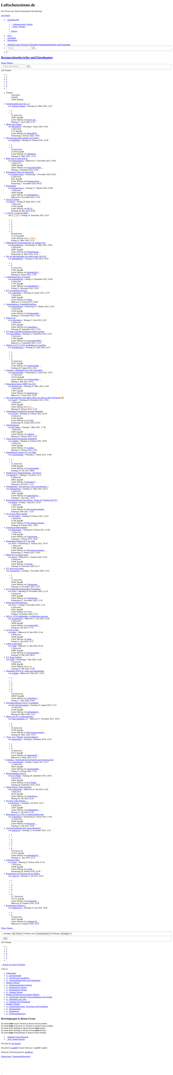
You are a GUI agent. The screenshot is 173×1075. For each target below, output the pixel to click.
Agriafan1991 (17, 619)
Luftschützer (17, 293)
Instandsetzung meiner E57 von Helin (21, 452)
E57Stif (15, 414)
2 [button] (6, 77)
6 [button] (6, 86)
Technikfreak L (18, 347)
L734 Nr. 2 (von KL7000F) (17, 213)
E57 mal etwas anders (15, 568)
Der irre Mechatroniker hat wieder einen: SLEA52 (26, 256)
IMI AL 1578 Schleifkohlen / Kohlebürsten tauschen (27, 616)
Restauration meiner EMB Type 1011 (21, 384)
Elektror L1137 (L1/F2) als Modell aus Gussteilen (26, 345)
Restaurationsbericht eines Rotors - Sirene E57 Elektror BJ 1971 (31, 500)
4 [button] (6, 81)
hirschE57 (14, 475)
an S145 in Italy (12, 630)
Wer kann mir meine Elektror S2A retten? (22, 138)
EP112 (12, 202)
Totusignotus (32, 537)
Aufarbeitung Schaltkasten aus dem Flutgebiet (24, 411)
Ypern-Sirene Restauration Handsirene (21, 439)
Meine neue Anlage (14, 124)
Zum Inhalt (5, 15)
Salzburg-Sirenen (18, 106)
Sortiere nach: (30, 933)
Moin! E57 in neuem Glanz (17, 555)
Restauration (11, 186)
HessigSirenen (17, 245)
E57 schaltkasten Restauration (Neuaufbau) (23, 589)
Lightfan (30, 434)
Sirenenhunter (17, 306)
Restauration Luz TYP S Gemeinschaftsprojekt (25, 814)
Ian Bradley (16, 1043)
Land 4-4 (15, 876)
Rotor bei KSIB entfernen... (17, 603)
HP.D (29, 407)
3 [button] (6, 79)
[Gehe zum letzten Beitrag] (36, 120)
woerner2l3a (15, 571)
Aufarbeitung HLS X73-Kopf (18, 277)
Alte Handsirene (12, 425)
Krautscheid (32, 901)
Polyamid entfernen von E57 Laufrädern (22, 703)
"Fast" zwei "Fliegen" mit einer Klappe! (22, 737)
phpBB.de (29, 1052)
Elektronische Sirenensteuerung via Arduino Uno (25, 243)
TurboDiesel (32, 698)
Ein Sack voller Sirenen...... (17, 801)
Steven (14, 557)
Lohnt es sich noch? (14, 644)
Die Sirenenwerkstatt (35, 509)
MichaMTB (16, 127)
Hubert (14, 502)
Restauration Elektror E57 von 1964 (20, 541)
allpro (14, 632)
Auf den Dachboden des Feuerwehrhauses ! (23, 828)
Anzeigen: (7, 933)
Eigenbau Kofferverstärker (16, 527)
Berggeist (15, 803)
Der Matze (16, 427)
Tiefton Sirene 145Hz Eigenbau (18, 787)
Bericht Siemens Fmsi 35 (16, 773)
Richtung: (56, 933)
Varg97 (14, 400)
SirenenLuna (17, 386)
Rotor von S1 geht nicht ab (17, 158)
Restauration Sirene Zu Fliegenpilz (20, 172)
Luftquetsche (17, 789)
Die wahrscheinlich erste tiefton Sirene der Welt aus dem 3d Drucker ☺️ (35, 398)
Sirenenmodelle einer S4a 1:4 (18, 104)
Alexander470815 (34, 167)
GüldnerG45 (17, 908)
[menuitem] (22, 24)
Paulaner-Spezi (18, 174)
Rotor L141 (10, 318)
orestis (14, 862)
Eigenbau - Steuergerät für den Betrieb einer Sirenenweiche (30, 760)
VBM (14, 646)
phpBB (14, 1048)
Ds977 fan (31, 120)
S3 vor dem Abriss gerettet (16, 514)
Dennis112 (16, 830)
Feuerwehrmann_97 (20, 719)
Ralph (29, 666)
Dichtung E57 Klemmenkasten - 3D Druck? (23, 473)
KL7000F (16, 215)
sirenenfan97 (17, 739)
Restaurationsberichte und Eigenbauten (27, 57)
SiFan (29, 300)
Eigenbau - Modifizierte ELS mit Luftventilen (24, 370)
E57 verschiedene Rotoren (16, 290)
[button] (7, 88)
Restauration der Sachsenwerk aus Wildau (23, 874)
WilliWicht (16, 140)
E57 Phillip (16, 776)
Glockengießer (33, 313)
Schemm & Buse (13, 860)
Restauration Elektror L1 (16, 905)
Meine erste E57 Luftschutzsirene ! (20, 716)
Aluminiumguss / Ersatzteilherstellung (21, 304)
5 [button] (6, 84)
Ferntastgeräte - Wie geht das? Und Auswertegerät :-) (27, 486)
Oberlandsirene (18, 161)
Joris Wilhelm (15, 334)
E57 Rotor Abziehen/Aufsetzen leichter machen (25, 331)
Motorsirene (16, 530)
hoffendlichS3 (32, 195)
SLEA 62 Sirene (12, 199)
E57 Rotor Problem (14, 657)
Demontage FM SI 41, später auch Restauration (25, 671)
